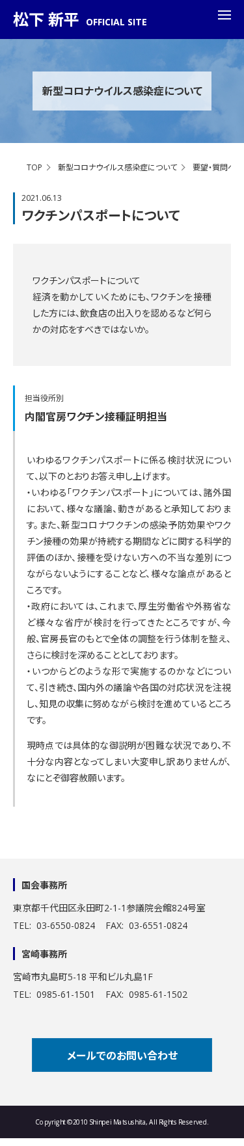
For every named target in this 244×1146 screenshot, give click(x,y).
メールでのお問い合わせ (122, 1055)
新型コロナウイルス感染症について (117, 167)
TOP (34, 167)
